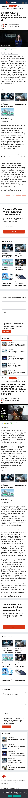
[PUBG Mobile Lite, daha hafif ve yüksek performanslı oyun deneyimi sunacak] (7, 279)
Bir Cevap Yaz (6, 294)
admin (6, 24)
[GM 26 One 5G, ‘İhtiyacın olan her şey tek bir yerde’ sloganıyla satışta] (20, 279)
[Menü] (2, 2)
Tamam (9, 795)
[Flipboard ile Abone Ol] (14, 50)
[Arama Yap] (26, 3)
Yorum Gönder (6, 331)
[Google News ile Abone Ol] (6, 50)
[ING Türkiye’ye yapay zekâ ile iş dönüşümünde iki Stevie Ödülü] (14, 344)
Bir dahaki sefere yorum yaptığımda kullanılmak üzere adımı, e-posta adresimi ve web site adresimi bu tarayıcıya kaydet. (14, 325)
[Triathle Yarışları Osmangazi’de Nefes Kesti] (14, 372)
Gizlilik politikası (16, 795)
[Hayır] (26, 793)
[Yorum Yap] (2, 53)
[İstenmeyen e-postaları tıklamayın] (21, 100)
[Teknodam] (11, 2)
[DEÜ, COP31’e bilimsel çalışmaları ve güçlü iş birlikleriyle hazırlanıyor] (14, 351)
